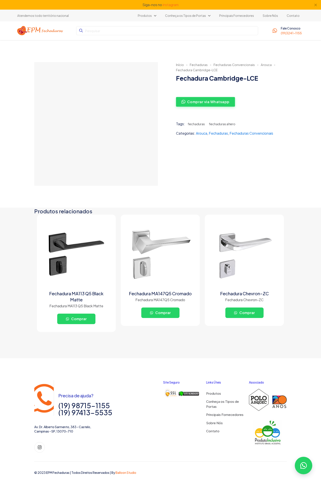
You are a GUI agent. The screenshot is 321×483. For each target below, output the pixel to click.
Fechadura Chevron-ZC (244, 293)
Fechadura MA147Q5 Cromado (160, 293)
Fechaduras (199, 65)
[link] (182, 393)
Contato (212, 431)
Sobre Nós (214, 423)
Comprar (79, 318)
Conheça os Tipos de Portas (222, 403)
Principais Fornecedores (224, 414)
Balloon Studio (126, 472)
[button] (303, 465)
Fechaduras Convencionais (234, 65)
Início (180, 65)
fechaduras (196, 124)
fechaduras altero (222, 124)
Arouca (266, 65)
